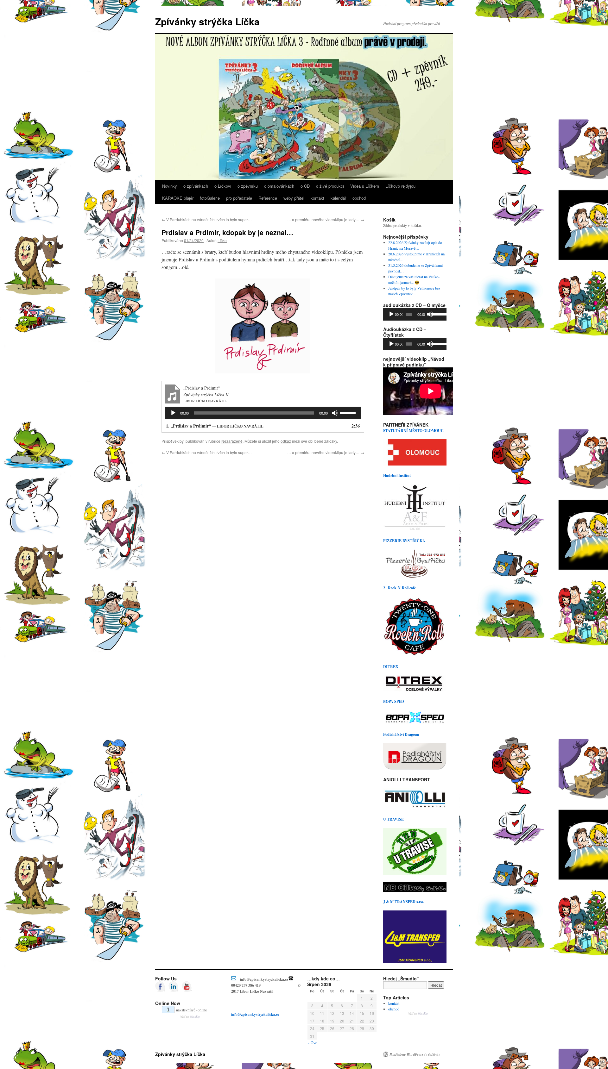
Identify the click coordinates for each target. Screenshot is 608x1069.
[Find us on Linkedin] (173, 986)
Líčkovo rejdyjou (400, 186)
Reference (267, 198)
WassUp (195, 1017)
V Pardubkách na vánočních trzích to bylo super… (207, 219)
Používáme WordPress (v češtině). (415, 1054)
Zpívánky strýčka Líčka (207, 21)
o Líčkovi (222, 186)
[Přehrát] (173, 413)
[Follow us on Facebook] (160, 986)
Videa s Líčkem (364, 186)
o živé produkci (330, 186)
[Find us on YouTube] (187, 986)
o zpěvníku (248, 186)
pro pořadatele (239, 198)
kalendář (338, 198)
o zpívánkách (195, 186)
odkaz (286, 441)
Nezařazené (232, 441)
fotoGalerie (210, 198)
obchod (359, 198)
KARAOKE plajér (177, 198)
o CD (305, 186)
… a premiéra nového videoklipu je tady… (325, 219)
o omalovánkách (279, 186)
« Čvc (312, 1042)
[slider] (349, 412)
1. (214, 425)
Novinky (169, 186)
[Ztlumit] (335, 413)
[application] (263, 413)
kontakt (317, 198)
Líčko (222, 240)
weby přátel (293, 198)
